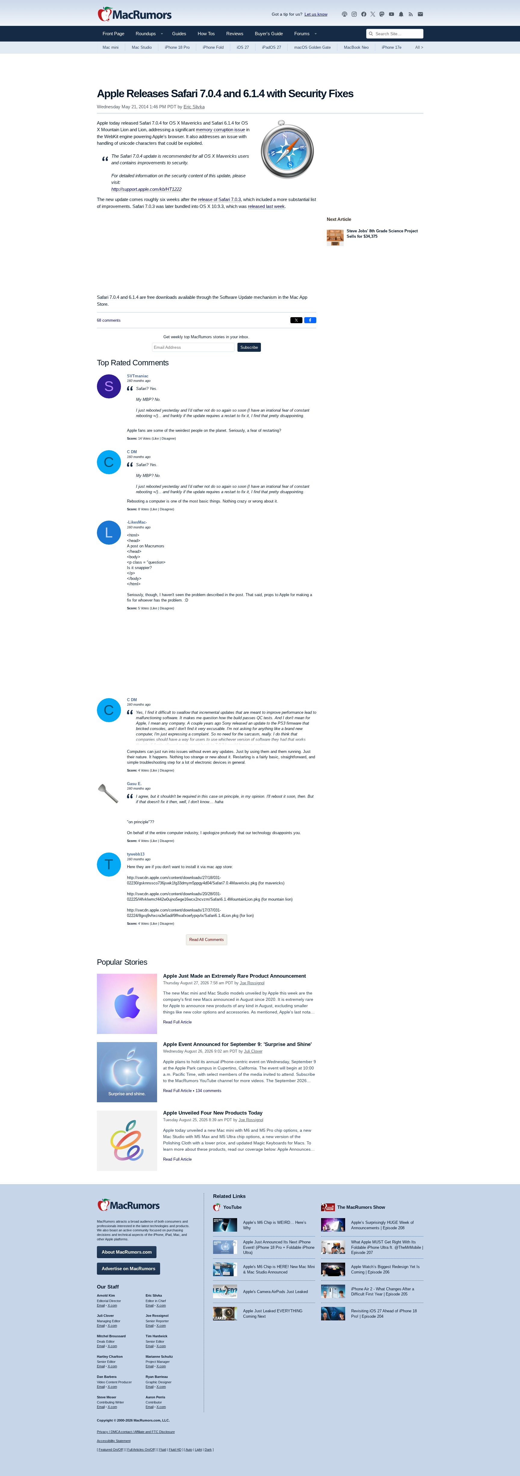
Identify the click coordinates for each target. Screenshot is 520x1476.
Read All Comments (206, 939)
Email (101, 1305)
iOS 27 (243, 47)
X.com (112, 1305)
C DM (132, 452)
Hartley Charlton (110, 1356)
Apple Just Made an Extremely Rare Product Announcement (234, 976)
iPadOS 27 (271, 47)
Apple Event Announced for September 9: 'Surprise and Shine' (237, 1044)
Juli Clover (253, 1051)
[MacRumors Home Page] (134, 14)
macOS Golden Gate (312, 47)
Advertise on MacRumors (128, 1268)
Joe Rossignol (252, 983)
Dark (208, 1449)
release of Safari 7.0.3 (219, 199)
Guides (179, 33)
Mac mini (111, 47)
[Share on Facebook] (310, 320)
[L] (109, 543)
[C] (109, 473)
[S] (109, 397)
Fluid (162, 1449)
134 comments (208, 1090)
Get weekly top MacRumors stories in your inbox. (206, 337)
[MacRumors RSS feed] (411, 14)
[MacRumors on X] (372, 14)
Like (156, 438)
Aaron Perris (155, 1397)
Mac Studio (142, 47)
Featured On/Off (111, 1449)
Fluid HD (175, 1449)
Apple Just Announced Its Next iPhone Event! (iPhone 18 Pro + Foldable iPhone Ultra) (278, 1247)
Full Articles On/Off (141, 1449)
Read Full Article (177, 1022)
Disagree (168, 438)
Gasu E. (134, 783)
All (419, 47)
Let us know (316, 14)
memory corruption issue (220, 129)
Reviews (234, 33)
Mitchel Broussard (111, 1336)
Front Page (113, 33)
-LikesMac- (137, 522)
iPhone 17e (391, 47)
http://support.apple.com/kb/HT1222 (146, 189)
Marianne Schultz (159, 1356)
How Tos (206, 33)
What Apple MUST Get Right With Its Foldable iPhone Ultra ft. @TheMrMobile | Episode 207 (387, 1247)
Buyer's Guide (269, 33)
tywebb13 (135, 854)
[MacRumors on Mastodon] (382, 14)
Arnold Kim (106, 1295)
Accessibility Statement (114, 1441)
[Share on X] (296, 320)
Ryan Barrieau (157, 1377)
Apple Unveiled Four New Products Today (212, 1113)
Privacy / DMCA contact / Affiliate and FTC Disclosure (136, 1432)
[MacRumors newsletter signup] (420, 14)
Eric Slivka (194, 106)
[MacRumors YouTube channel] (391, 14)
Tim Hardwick (156, 1336)
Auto (189, 1449)
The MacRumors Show (361, 1207)
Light (198, 1449)
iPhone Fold (213, 47)
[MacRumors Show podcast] (345, 14)
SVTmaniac (137, 376)
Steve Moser (106, 1397)
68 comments (109, 320)
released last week (266, 206)
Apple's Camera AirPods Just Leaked (275, 1291)
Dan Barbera (106, 1377)
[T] (109, 875)
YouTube (232, 1207)
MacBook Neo (356, 47)
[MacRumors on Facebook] (364, 14)
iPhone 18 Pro (177, 47)
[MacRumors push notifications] (401, 14)
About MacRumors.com (127, 1252)
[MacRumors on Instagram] (354, 14)
